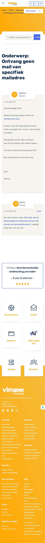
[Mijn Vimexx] (36, 3)
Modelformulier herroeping (33, 509)
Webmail (5, 512)
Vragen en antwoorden (23, 10)
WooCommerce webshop (32, 453)
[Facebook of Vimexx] (4, 411)
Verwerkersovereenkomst (33, 531)
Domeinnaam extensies (10, 492)
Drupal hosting (7, 450)
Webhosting (6, 424)
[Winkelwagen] (41, 3)
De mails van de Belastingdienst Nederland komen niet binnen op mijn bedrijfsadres (21, 220)
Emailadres (5, 509)
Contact (27, 484)
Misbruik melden (29, 515)
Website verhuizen (30, 427)
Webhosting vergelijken (10, 453)
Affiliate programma (31, 498)
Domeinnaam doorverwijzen (7, 496)
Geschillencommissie (31, 506)
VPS (3, 456)
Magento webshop (30, 450)
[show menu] (3, 3)
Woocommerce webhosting (11, 444)
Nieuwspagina (29, 489)
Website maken (29, 424)
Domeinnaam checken (9, 489)
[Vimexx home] (12, 3)
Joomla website (29, 436)
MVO (25, 501)
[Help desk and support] (31, 3)
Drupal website (29, 439)
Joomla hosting (7, 441)
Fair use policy (29, 528)
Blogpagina (28, 492)
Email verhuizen (7, 515)
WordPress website (30, 433)
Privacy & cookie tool (9, 529)
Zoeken (37, 37)
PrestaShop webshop (31, 455)
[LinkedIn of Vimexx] (13, 411)
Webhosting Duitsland (9, 430)
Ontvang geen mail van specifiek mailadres (18, 13)
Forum (11, 10)
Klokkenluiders (29, 512)
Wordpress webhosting (9, 436)
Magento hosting (7, 439)
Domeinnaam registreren (10, 484)
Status (26, 486)
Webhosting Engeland (9, 433)
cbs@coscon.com (12, 119)
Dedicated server (8, 459)
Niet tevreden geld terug (32, 504)
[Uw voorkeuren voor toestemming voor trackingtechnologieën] (43, 407)
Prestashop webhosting (10, 447)
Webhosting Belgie (8, 427)
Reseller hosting (7, 470)
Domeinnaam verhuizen (10, 486)
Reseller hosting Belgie (10, 473)
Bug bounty (28, 518)
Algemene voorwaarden (32, 534)
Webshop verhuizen (31, 458)
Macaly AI (5, 526)
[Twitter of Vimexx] (8, 411)
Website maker (29, 430)
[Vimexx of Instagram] (17, 411)
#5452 (39, 211)
